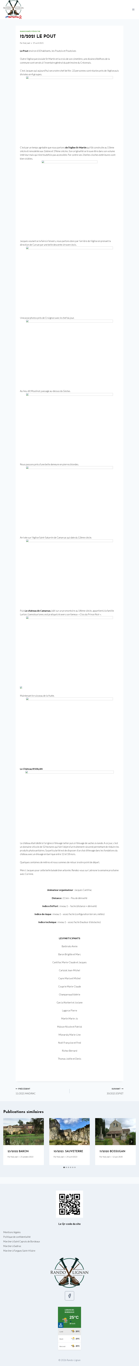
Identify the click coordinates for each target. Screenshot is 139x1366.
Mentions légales (12, 1232)
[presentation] (23, 1131)
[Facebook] (69, 1295)
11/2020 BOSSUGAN (112, 1151)
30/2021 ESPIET (115, 1091)
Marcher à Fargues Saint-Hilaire (19, 1250)
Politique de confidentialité (17, 1236)
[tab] (64, 1167)
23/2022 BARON (18, 1151)
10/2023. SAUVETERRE (68, 1151)
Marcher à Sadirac (12, 1246)
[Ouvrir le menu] (133, 9)
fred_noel (26, 43)
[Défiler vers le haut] (133, 1363)
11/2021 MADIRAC (26, 1091)
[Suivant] (131, 1141)
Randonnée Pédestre (30, 31)
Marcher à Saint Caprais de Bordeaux (21, 1241)
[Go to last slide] (7, 1141)
